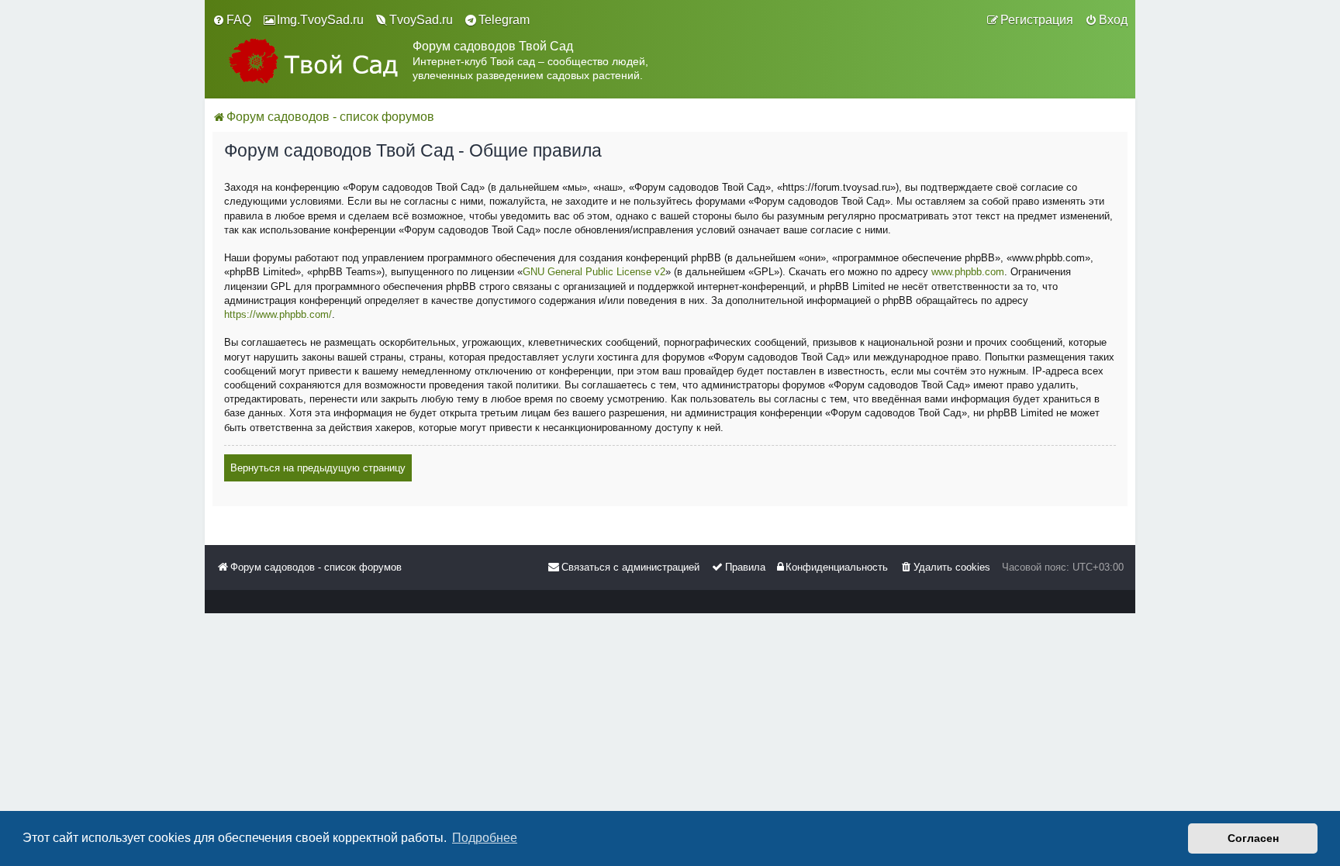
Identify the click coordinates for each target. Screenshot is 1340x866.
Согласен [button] (1253, 838)
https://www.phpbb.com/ (278, 314)
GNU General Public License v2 (594, 272)
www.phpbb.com (967, 272)
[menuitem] (231, 20)
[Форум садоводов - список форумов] (312, 61)
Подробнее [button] (484, 837)
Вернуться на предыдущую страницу (318, 468)
